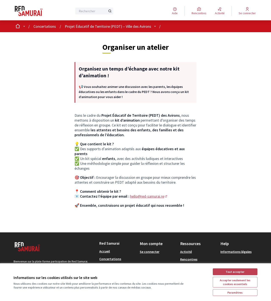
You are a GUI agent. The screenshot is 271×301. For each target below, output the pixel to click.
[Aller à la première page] (32, 11)
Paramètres (235, 292)
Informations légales (236, 252)
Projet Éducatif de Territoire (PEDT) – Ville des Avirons (108, 26)
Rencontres (188, 259)
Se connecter (149, 252)
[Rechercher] (110, 11)
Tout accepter (235, 272)
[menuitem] (117, 251)
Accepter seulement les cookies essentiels (235, 282)
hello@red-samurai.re (149, 196)
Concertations (44, 26)
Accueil (104, 251)
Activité (186, 252)
